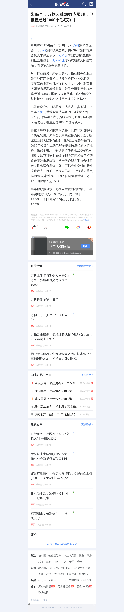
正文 (45, 600)
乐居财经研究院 (81, 567)
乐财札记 (84, 574)
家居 (89, 555)
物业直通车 (54, 555)
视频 (56, 561)
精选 (79, 561)
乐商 (40, 561)
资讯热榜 (43, 592)
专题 (71, 561)
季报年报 (74, 580)
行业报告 (87, 580)
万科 (76, 45)
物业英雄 (59, 574)
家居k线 (54, 567)
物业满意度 (70, 555)
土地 (48, 561)
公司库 (42, 580)
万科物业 (58, 60)
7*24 (64, 561)
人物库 (52, 580)
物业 (81, 555)
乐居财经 (39, 26)
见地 (40, 574)
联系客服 (86, 220)
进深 (48, 574)
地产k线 (42, 567)
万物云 (63, 55)
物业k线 (65, 567)
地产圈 (42, 555)
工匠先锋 (71, 574)
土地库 (62, 580)
